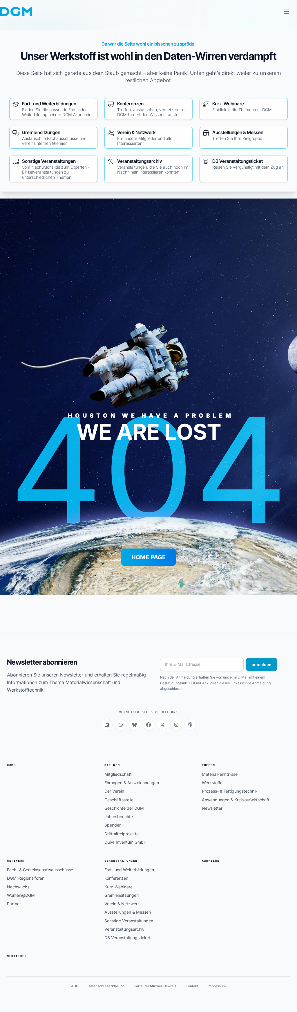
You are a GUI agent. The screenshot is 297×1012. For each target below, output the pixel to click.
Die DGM (112, 765)
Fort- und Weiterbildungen (129, 869)
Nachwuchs (18, 886)
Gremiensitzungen (121, 895)
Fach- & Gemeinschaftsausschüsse (40, 869)
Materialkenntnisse (220, 774)
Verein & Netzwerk (122, 903)
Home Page (148, 557)
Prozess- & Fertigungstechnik (230, 791)
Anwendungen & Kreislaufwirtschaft (235, 799)
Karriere (211, 860)
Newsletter (212, 808)
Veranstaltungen (120, 860)
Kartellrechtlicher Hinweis (155, 986)
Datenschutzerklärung (106, 986)
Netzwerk (16, 860)
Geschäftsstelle (118, 799)
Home (11, 765)
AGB (74, 986)
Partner (14, 903)
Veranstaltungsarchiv (124, 929)
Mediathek (17, 956)
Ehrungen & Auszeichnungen (131, 782)
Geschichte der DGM (124, 808)
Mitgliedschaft (118, 774)
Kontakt (192, 986)
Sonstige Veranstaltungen (128, 920)
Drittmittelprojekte (121, 833)
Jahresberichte (118, 816)
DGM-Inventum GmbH (125, 842)
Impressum (217, 986)
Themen (208, 765)
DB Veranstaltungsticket (127, 937)
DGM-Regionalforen (25, 878)
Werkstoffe (212, 782)
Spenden (113, 824)
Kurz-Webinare (118, 886)
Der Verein (114, 791)
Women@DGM (21, 895)
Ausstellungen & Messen (127, 912)
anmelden (261, 664)
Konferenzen (116, 878)
